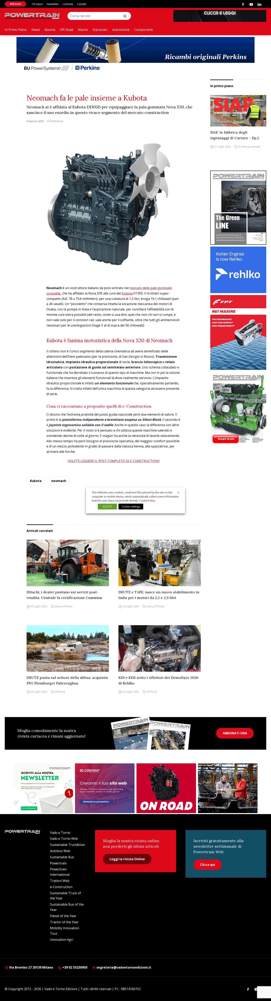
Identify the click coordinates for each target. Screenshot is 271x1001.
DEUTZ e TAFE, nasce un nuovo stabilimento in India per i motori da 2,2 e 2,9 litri (158, 595)
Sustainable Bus (62, 857)
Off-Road (66, 29)
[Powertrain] (32, 16)
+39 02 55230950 (74, 967)
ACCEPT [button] (107, 506)
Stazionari (100, 29)
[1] (43, 788)
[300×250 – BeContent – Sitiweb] (105, 788)
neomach (58, 481)
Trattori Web (59, 881)
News (36, 29)
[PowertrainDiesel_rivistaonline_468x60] (219, 16)
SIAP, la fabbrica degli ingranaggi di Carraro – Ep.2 (234, 135)
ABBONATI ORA (235, 733)
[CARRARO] (228, 788)
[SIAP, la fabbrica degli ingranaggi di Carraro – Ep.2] (238, 110)
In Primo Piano (16, 29)
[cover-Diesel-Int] (238, 208)
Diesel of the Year (63, 916)
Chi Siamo (37, 4)
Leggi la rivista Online (127, 859)
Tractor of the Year (64, 922)
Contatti (81, 4)
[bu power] (135, 55)
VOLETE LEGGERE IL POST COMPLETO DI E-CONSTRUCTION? (114, 461)
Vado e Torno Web (64, 838)
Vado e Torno (60, 832)
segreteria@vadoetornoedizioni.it (123, 967)
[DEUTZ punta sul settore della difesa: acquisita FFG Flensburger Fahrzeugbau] (68, 648)
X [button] (178, 492)
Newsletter (53, 4)
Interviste (255, 146)
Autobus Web (60, 851)
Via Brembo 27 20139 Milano (30, 967)
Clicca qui (207, 864)
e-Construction (61, 887)
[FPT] (238, 332)
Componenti (143, 29)
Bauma (50, 29)
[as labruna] (166, 788)
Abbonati (15, 4)
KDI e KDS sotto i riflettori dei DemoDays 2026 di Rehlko (158, 680)
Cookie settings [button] (131, 506)
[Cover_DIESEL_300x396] (238, 409)
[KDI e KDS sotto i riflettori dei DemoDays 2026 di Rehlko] (159, 648)
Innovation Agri (61, 939)
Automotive (121, 29)
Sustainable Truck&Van (67, 845)
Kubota (127, 293)
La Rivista (68, 4)
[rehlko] (238, 270)
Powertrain (58, 863)
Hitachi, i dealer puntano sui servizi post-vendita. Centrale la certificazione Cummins (64, 595)
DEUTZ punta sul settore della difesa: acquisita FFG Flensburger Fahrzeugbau (67, 680)
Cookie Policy (147, 500)
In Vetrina (243, 146)
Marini (83, 29)
